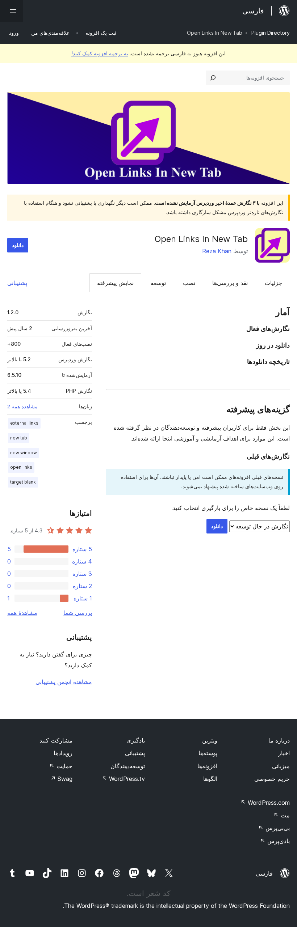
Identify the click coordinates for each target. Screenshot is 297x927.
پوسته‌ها (207, 753)
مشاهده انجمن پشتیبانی (63, 681)
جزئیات (273, 282)
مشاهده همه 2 (22, 406)
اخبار (284, 753)
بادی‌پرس (275, 841)
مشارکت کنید (55, 740)
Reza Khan (216, 251)
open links (21, 467)
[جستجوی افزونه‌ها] (213, 78)
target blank (23, 482)
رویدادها (63, 753)
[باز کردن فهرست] (11, 11)
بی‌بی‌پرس (274, 828)
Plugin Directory (270, 33)
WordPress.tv (123, 778)
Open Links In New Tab (201, 239)
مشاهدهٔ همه (22, 612)
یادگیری (135, 740)
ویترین (209, 740)
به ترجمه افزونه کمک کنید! (99, 53)
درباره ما (279, 740)
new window (23, 452)
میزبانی (281, 766)
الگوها (210, 778)
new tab (18, 438)
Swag (61, 778)
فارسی (264, 873)
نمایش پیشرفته (115, 282)
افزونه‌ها (207, 766)
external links (24, 423)
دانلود (18, 245)
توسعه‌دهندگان (127, 766)
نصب (189, 282)
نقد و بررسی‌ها (230, 282)
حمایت (60, 766)
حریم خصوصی (272, 778)
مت (281, 815)
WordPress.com (265, 802)
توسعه (158, 282)
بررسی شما (77, 612)
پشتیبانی (17, 282)
